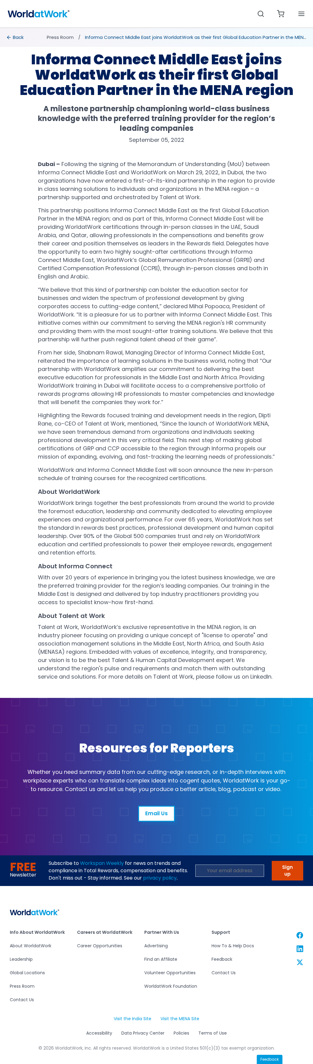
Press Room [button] (22, 986)
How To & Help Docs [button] (233, 946)
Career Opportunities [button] (99, 946)
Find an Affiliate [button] (160, 959)
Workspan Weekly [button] (102, 863)
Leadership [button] (21, 959)
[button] (38, 14)
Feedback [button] (222, 959)
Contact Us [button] (22, 1000)
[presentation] (15, 37)
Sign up (287, 870)
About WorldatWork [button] (30, 946)
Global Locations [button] (27, 973)
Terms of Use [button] (212, 1033)
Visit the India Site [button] (132, 1019)
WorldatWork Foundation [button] (170, 986)
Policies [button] (181, 1033)
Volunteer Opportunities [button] (170, 973)
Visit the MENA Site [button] (179, 1019)
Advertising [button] (156, 946)
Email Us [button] (156, 816)
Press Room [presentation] (60, 37)
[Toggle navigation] (301, 14)
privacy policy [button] (160, 877)
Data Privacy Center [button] (142, 1033)
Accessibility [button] (99, 1033)
